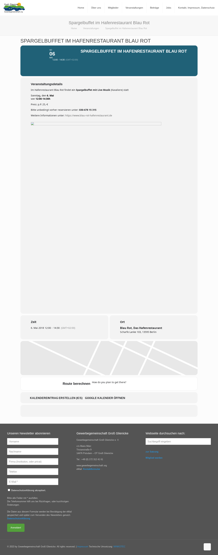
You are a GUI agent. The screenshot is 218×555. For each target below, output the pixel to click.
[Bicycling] (157, 383)
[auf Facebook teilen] (92, 411)
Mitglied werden (154, 458)
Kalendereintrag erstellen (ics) (56, 398)
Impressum (82, 546)
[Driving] (137, 383)
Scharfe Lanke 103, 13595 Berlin (138, 332)
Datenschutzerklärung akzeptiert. (28, 490)
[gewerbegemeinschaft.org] (14, 7)
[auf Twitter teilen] (100, 411)
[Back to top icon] (207, 546)
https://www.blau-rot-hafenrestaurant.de (88, 115)
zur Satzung (152, 451)
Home (74, 28)
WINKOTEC (119, 546)
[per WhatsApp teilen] (117, 411)
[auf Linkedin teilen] (109, 411)
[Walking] (151, 383)
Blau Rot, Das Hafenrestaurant (141, 328)
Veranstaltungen (91, 28)
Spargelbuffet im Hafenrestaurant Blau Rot (126, 28)
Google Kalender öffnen (105, 398)
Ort (122, 321)
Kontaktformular (91, 469)
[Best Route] (131, 383)
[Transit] (144, 383)
